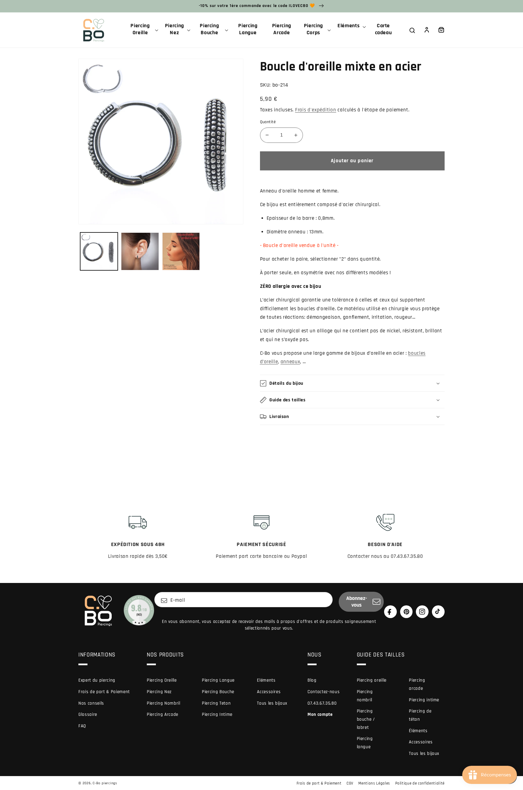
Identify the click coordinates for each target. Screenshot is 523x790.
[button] (142, 29)
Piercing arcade (417, 684)
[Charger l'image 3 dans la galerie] (181, 251)
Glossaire (87, 714)
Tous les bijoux (272, 703)
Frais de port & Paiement (104, 692)
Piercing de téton (420, 715)
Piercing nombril (365, 696)
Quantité (268, 122)
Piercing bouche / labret (366, 719)
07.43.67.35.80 (322, 703)
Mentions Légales (374, 783)
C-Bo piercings (105, 783)
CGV (350, 783)
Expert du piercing (96, 680)
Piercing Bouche (218, 692)
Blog (312, 680)
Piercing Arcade (162, 714)
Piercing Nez (159, 692)
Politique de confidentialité (420, 783)
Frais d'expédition (315, 110)
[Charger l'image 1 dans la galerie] (99, 251)
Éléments (418, 731)
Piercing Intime (217, 714)
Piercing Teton (216, 703)
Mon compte (320, 714)
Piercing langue (365, 743)
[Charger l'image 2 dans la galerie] (140, 251)
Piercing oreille (372, 680)
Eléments (266, 680)
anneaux (290, 362)
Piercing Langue (218, 680)
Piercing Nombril (163, 703)
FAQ (82, 726)
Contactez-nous (324, 692)
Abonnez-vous (356, 601)
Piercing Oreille (162, 680)
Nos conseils (91, 703)
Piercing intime (424, 700)
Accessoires (269, 692)
